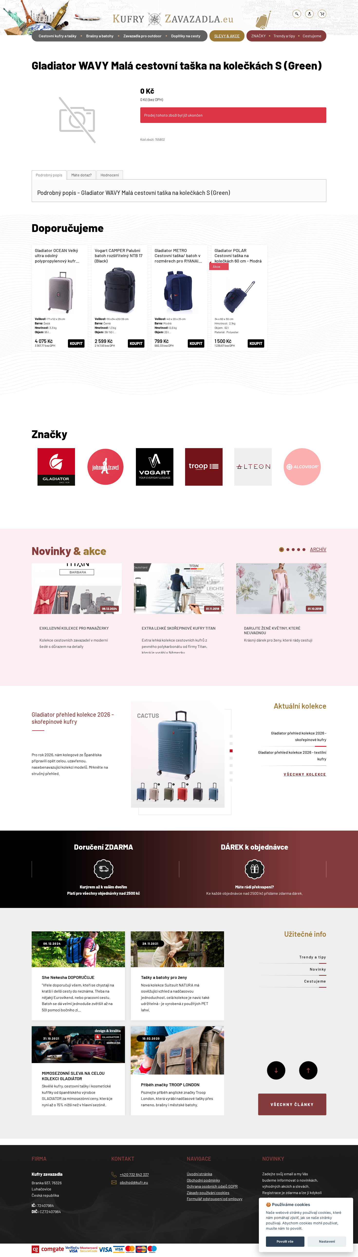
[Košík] (322, 14)
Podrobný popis (49, 174)
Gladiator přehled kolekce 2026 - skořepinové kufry (298, 736)
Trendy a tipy (284, 35)
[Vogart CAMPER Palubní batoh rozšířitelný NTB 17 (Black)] (119, 298)
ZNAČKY (258, 35)
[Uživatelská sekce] (309, 14)
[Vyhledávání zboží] (297, 14)
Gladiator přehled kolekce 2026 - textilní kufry (292, 755)
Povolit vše (285, 1241)
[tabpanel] (77, 613)
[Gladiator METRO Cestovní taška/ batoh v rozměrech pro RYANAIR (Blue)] (179, 298)
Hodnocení (110, 174)
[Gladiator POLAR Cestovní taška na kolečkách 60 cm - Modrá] (239, 298)
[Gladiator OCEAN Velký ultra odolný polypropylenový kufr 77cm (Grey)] (59, 298)
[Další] (276, 1070)
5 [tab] (303, 549)
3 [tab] (293, 549)
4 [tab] (298, 549)
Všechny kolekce (305, 774)
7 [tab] (231, 780)
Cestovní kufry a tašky (131, 6)
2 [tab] (287, 549)
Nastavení (327, 1241)
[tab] (49, 175)
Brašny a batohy (99, 35)
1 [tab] (281, 549)
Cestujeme (312, 35)
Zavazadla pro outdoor (142, 35)
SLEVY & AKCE (227, 35)
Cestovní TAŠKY (162, 6)
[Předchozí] (308, 1070)
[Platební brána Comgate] (48, 1249)
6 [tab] (231, 772)
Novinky (318, 969)
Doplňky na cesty (185, 35)
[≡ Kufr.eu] (173, 20)
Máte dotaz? (81, 174)
